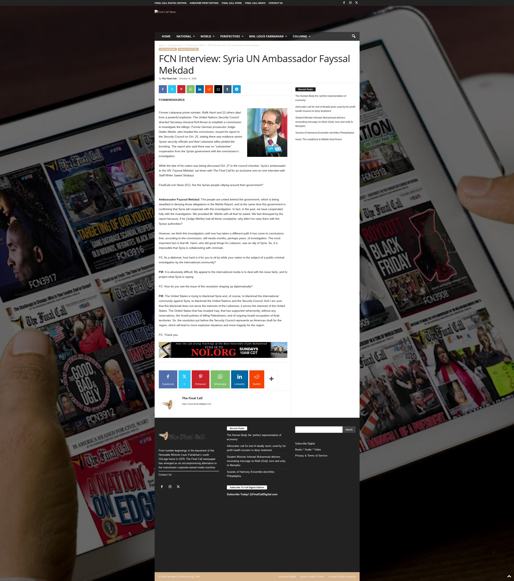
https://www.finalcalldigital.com (196, 404)
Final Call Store (232, 2)
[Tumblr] (227, 89)
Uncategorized (175, 45)
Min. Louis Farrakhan (266, 36)
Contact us (275, 2)
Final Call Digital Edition (171, 2)
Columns (300, 36)
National (183, 36)
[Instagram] (350, 3)
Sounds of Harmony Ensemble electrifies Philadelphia (325, 132)
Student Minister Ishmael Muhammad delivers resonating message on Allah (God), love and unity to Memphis (324, 122)
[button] (353, 36)
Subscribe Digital (305, 443)
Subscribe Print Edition (204, 2)
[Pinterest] (181, 89)
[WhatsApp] (191, 89)
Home (166, 36)
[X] (356, 3)
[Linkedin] (200, 89)
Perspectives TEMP (195, 45)
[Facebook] (344, 3)
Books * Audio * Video (308, 449)
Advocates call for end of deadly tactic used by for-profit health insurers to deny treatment (325, 108)
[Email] (218, 89)
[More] (271, 379)
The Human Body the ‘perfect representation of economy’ (320, 98)
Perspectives (230, 36)
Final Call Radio (255, 2)
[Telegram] (237, 89)
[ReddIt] (209, 89)
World (206, 36)
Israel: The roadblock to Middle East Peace (318, 139)
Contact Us (165, 474)
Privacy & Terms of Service (311, 455)
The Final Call (169, 78)
